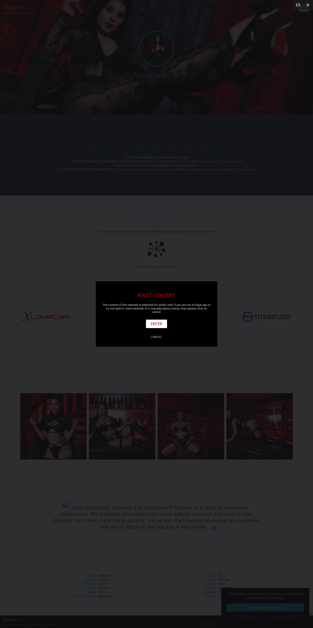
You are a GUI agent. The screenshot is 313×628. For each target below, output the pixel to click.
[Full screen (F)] (298, 5)
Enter (156, 323)
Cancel (156, 337)
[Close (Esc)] (308, 5)
